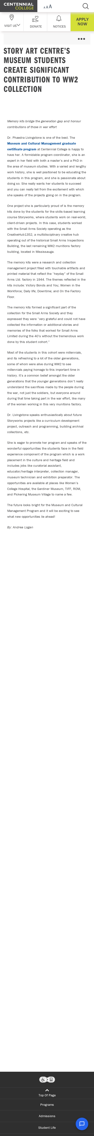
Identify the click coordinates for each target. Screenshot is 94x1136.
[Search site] (86, 6)
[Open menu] (81, 39)
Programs (47, 1104)
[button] (35, 21)
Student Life (47, 1127)
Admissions (47, 1116)
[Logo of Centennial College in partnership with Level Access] (47, 1079)
